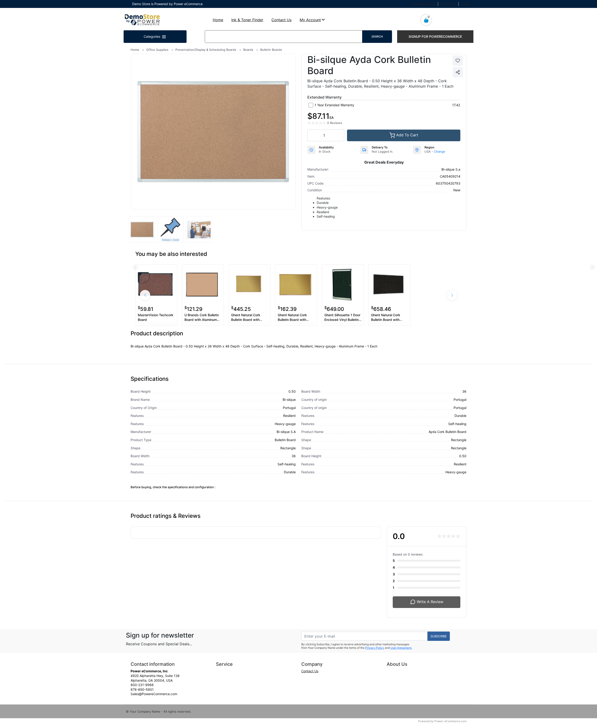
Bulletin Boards (271, 50)
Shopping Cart (424, 4)
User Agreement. (401, 647)
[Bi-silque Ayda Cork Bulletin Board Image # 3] (199, 229)
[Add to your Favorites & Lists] (458, 60)
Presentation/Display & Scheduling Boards (205, 50)
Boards (248, 50)
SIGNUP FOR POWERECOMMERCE (435, 36)
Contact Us (281, 19)
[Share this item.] (458, 72)
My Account (310, 19)
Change (439, 151)
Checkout (448, 4)
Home (218, 19)
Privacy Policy (374, 647)
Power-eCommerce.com (450, 721)
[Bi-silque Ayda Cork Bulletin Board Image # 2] (170, 229)
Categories (152, 36)
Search (377, 36)
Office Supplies (157, 50)
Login (466, 4)
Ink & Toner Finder (247, 19)
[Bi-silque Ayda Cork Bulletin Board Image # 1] (142, 229)
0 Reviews (334, 123)
